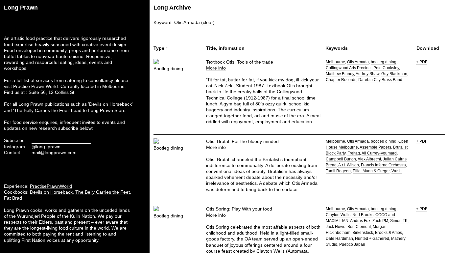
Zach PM (380, 220)
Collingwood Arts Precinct (348, 68)
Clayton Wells (338, 214)
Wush (396, 171)
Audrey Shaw (367, 73)
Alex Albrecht (369, 159)
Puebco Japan (352, 244)
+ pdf (421, 62)
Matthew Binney (340, 73)
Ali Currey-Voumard (379, 153)
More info (216, 67)
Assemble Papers (375, 147)
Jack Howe (335, 226)
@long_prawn (46, 146)
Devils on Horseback (51, 192)
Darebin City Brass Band (380, 79)
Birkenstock (362, 232)
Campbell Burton (341, 159)
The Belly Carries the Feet (102, 192)
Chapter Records (341, 79)
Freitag (353, 153)
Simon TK (399, 220)
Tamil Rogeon (338, 171)
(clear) (208, 22)
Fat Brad (13, 198)
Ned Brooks (362, 214)
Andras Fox (360, 220)
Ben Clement (359, 226)
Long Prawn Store (107, 110)
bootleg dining (383, 62)
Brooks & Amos (388, 232)
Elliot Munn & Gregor (371, 171)
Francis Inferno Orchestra (383, 165)
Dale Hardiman (339, 238)
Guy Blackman (394, 73)
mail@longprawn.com (54, 152)
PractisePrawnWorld (51, 186)
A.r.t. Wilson (348, 165)
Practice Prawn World (35, 86)
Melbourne (335, 62)
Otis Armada (358, 62)
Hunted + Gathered (372, 238)
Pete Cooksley (386, 68)
